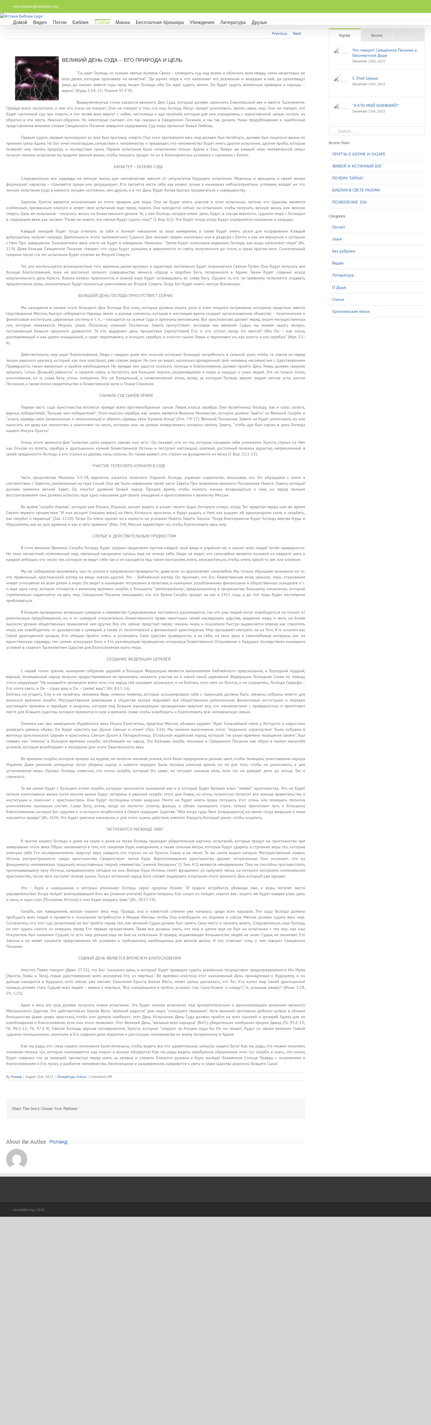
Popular (345, 35)
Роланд (16, 1076)
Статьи (81, 1076)
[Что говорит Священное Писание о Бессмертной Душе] (341, 50)
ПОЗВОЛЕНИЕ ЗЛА (349, 202)
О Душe (339, 287)
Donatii (338, 227)
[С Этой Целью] (341, 78)
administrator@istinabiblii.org (35, 6)
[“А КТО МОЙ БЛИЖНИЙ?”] (341, 105)
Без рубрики (343, 251)
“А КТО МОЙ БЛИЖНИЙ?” (375, 105)
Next (297, 33)
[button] (274, 22)
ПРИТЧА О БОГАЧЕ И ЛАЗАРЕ (359, 154)
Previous (279, 33)
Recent (377, 35)
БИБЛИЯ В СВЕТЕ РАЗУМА (356, 190)
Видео (338, 263)
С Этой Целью (365, 78)
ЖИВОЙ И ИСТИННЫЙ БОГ (357, 166)
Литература (66, 1076)
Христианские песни (351, 311)
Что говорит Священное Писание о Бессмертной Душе (384, 52)
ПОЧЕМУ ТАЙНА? (347, 178)
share (337, 239)
